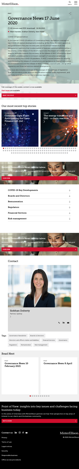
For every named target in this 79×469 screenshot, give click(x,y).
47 (24, 150)
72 (75, 150)
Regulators (13, 208)
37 (3, 150)
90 (46, 152)
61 (52, 150)
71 (73, 150)
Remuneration (15, 202)
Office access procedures (11, 460)
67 (65, 150)
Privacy (4, 438)
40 (9, 150)
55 (40, 150)
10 (22, 148)
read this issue (8, 95)
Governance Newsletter (17, 336)
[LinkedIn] (65, 322)
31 (65, 148)
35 (73, 148)
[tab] (3, 148)
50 (30, 150)
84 (34, 152)
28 (59, 148)
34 (71, 148)
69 (69, 150)
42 (13, 150)
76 (17, 152)
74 (13, 152)
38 (5, 150)
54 (38, 150)
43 (15, 150)
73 (11, 152)
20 (42, 148)
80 (26, 152)
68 (67, 150)
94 (54, 152)
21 (44, 148)
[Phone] (59, 322)
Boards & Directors (37, 336)
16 (34, 148)
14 (30, 148)
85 (36, 152)
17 (36, 148)
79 (24, 152)
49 (28, 150)
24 (50, 148)
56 (42, 150)
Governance (63, 340)
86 (38, 152)
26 (54, 148)
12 (26, 148)
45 (19, 150)
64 (59, 150)
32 (67, 148)
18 (38, 148)
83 (32, 152)
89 (44, 152)
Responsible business (9, 455)
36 (75, 148)
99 (65, 152)
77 (19, 152)
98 (63, 152)
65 (61, 150)
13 (28, 148)
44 (17, 150)
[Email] (68, 322)
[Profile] (39, 286)
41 (11, 150)
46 (22, 150)
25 (52, 148)
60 (50, 150)
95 (57, 152)
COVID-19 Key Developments (23, 191)
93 (52, 152)
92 (50, 152)
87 (40, 152)
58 (46, 150)
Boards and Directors (19, 197)
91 (48, 152)
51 (32, 150)
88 (42, 152)
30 (63, 148)
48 (26, 150)
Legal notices (7, 446)
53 (36, 150)
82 (30, 152)
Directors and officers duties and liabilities (24, 340)
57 (44, 150)
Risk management (17, 219)
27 (57, 148)
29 (61, 148)
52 (34, 150)
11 (24, 148)
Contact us (7, 433)
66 (63, 150)
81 (28, 152)
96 (59, 152)
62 (54, 150)
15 (32, 148)
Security (5, 451)
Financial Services (17, 214)
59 (48, 150)
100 (67, 152)
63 (57, 150)
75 (15, 152)
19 (40, 148)
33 (69, 148)
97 (61, 152)
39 (7, 150)
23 (48, 148)
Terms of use (7, 442)
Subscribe (6, 178)
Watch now (7, 421)
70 (71, 150)
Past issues (6, 91)
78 (22, 152)
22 (46, 148)
